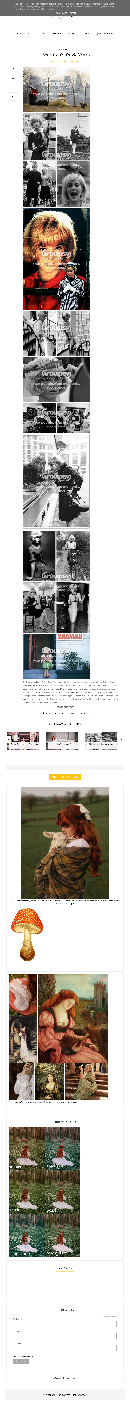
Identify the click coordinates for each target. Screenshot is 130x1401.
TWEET (60, 713)
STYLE (43, 33)
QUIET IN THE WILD (106, 33)
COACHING (57, 33)
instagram (82, 1395)
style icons (64, 49)
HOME (19, 33)
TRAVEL (72, 33)
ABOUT (31, 33)
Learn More (61, 13)
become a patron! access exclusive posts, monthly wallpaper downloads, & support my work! (43, 1102)
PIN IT (85, 713)
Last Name (17, 1343)
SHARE (48, 713)
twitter (66, 1395)
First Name (17, 1331)
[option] (26, 742)
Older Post (72, 777)
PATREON (86, 33)
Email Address (19, 1319)
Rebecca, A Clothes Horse (62, 62)
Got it (73, 13)
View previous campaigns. (23, 1356)
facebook (50, 1395)
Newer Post (58, 777)
